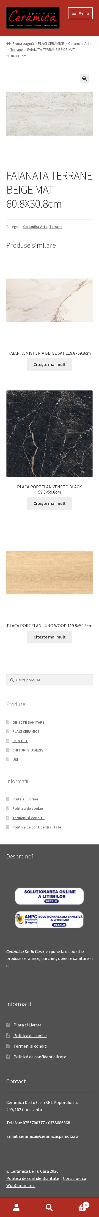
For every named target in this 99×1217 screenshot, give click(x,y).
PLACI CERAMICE (51, 43)
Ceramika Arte (80, 43)
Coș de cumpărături (76, 1203)
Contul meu (16, 1207)
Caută (49, 1207)
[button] (84, 78)
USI (15, 759)
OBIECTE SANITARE (28, 722)
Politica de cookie (27, 808)
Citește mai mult (50, 364)
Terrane (16, 49)
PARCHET (20, 740)
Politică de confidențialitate (36, 827)
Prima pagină (23, 43)
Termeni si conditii (28, 817)
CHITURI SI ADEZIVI (28, 750)
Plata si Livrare (25, 799)
